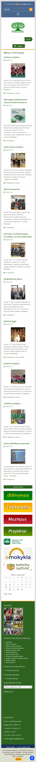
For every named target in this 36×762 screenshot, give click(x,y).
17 (22, 585)
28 (9, 589)
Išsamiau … (8, 89)
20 (5, 587)
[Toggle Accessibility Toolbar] (32, 758)
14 (9, 585)
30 (17, 589)
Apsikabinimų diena (13, 279)
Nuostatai (9, 642)
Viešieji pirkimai (10, 662)
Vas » (10, 594)
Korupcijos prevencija (12, 670)
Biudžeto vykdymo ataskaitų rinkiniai (17, 658)
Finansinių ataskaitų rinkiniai (14, 656)
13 (5, 585)
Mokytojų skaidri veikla (13, 650)
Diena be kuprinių (12, 189)
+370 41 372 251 (10, 4)
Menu (20, 46)
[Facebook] (18, 14)
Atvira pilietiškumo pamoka (16, 443)
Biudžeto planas (11, 660)
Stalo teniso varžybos (13, 147)
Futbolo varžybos (11, 57)
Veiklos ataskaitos (11, 644)
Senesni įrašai (18, 487)
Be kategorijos (10, 93)
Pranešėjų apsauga (12, 678)
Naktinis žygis (10, 321)
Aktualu (7, 9)
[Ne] (34, 755)
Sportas (17, 93)
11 (26, 582)
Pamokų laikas (10, 747)
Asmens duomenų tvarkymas (15, 648)
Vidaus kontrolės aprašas (13, 646)
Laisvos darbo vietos (12, 654)
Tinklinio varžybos (12, 403)
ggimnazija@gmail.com (24, 4)
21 (9, 587)
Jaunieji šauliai (19, 357)
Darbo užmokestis (11, 652)
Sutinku (18, 759)
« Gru (5, 594)
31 (22, 589)
